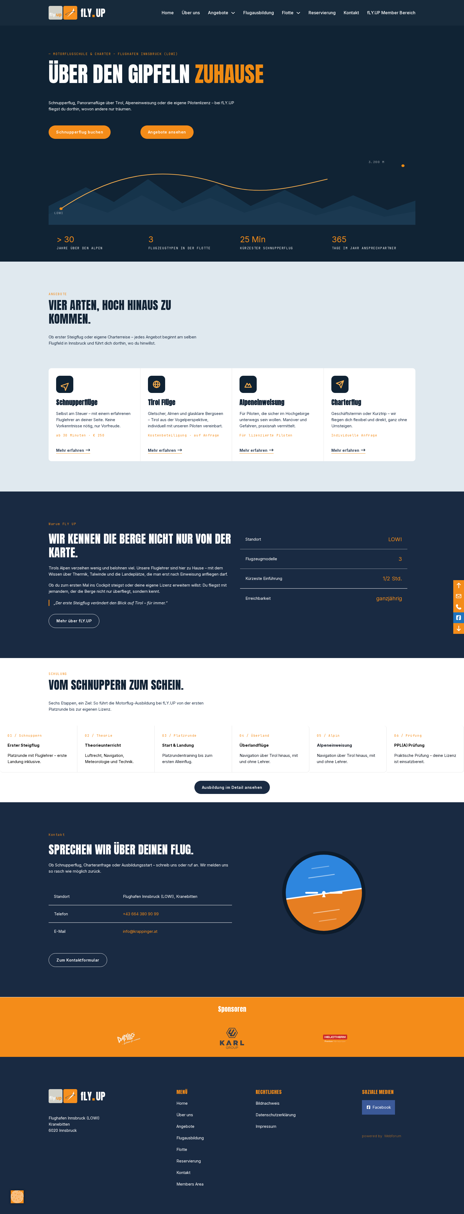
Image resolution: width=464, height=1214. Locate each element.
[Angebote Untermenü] (233, 13)
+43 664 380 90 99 (141, 914)
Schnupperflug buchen (79, 132)
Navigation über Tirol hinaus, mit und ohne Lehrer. (269, 758)
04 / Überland (255, 736)
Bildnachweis (268, 1103)
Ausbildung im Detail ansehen (232, 787)
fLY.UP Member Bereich (391, 12)
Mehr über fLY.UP (74, 621)
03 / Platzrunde (179, 736)
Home (168, 12)
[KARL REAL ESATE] (232, 1038)
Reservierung (322, 12)
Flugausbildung (258, 12)
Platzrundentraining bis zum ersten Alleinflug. (187, 758)
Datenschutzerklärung (276, 1114)
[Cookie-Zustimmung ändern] (17, 1196)
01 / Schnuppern (25, 736)
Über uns (191, 12)
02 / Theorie (99, 736)
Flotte (287, 12)
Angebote (218, 12)
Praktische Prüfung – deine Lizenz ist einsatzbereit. (425, 758)
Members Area (190, 1184)
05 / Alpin (328, 736)
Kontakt (351, 12)
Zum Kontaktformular (77, 960)
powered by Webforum (381, 1136)
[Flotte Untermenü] (298, 13)
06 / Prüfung (408, 736)
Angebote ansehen (167, 132)
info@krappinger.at (140, 931)
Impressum (266, 1126)
